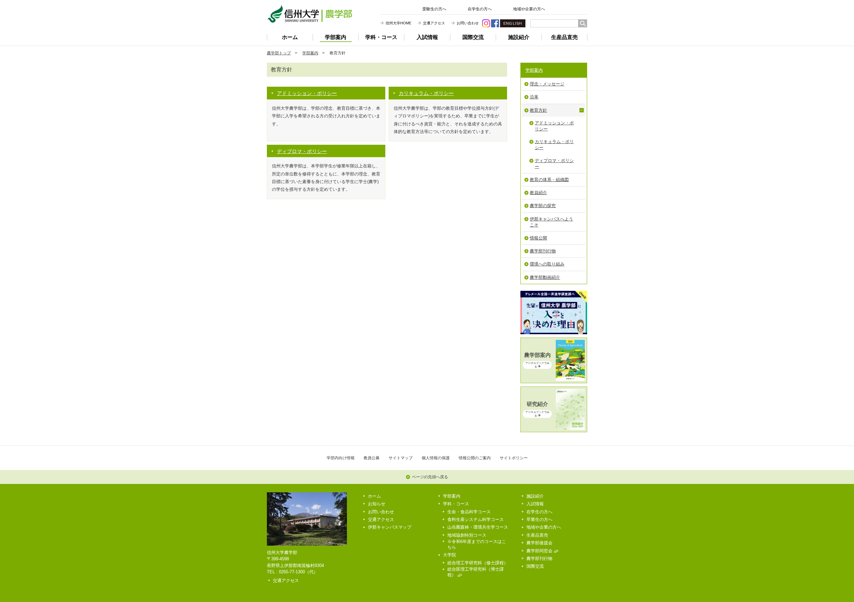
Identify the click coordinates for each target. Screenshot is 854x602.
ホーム (290, 37)
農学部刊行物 (543, 250)
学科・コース (381, 37)
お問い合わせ (468, 23)
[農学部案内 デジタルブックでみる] (554, 379)
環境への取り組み (547, 263)
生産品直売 (564, 37)
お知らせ (376, 503)
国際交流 (473, 37)
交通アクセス (434, 23)
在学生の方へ (480, 9)
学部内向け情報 (341, 458)
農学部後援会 (539, 542)
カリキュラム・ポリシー (426, 93)
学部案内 (335, 37)
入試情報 (427, 37)
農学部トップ (279, 53)
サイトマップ (401, 458)
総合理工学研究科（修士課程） (477, 562)
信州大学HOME (398, 23)
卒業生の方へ (539, 519)
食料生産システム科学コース (475, 519)
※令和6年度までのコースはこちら (476, 544)
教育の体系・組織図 (549, 179)
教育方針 (538, 110)
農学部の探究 (543, 205)
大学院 (449, 554)
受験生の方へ (434, 9)
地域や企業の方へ (529, 9)
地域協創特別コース (466, 535)
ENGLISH (512, 23)
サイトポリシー (514, 458)
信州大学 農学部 (309, 14)
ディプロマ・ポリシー (302, 151)
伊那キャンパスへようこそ (551, 221)
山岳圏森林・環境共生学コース (477, 527)
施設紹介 (518, 37)
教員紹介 (538, 192)
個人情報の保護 (436, 458)
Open (581, 110)
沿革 (534, 96)
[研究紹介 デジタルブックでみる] (554, 428)
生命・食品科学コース (469, 511)
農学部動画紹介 (545, 277)
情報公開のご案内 (475, 458)
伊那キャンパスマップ (389, 527)
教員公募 (372, 458)
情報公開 (538, 237)
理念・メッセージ (547, 83)
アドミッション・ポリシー (307, 93)
